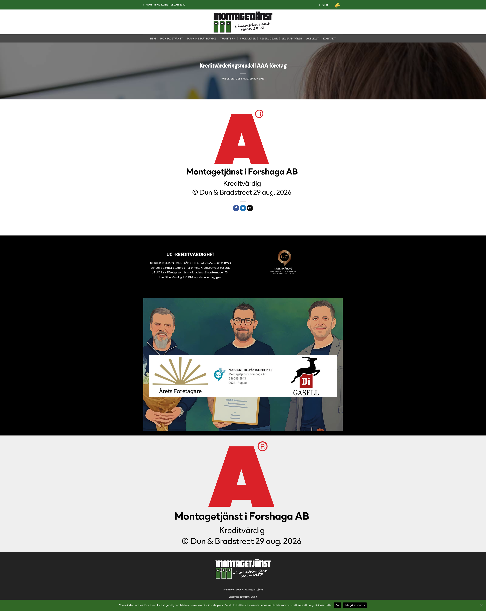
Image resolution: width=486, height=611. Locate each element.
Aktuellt (312, 38)
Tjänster (226, 38)
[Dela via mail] (250, 208)
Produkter (248, 38)
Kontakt (329, 38)
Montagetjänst (171, 38)
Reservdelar (269, 38)
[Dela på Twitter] (243, 208)
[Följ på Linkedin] (327, 5)
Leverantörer (292, 38)
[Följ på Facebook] (320, 5)
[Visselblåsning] (337, 5)
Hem (153, 38)
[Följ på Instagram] (323, 5)
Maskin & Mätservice (201, 38)
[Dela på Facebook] (236, 208)
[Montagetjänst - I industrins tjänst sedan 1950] (243, 21)
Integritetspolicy (355, 605)
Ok (337, 605)
